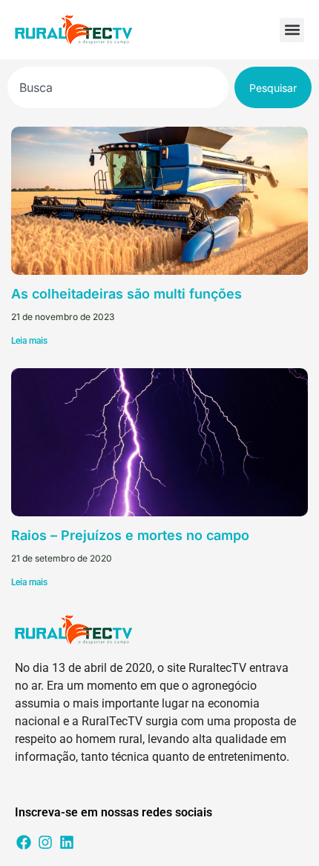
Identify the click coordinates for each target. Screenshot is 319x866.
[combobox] (117, 87)
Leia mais (29, 341)
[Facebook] (24, 842)
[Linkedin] (67, 842)
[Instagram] (45, 842)
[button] (292, 30)
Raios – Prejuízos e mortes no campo (130, 535)
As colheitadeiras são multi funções (126, 294)
